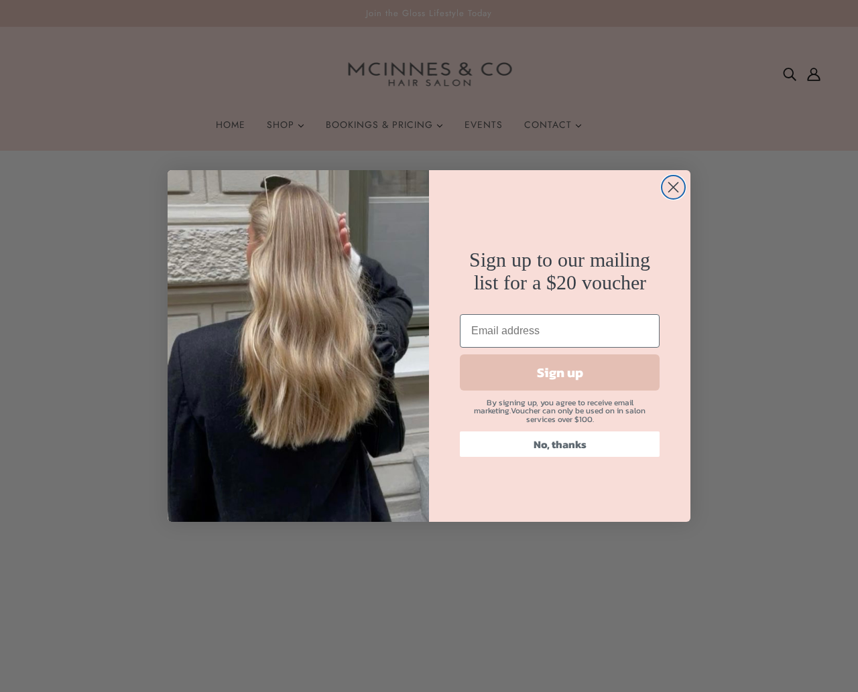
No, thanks (560, 444)
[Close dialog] (673, 187)
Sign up (560, 372)
